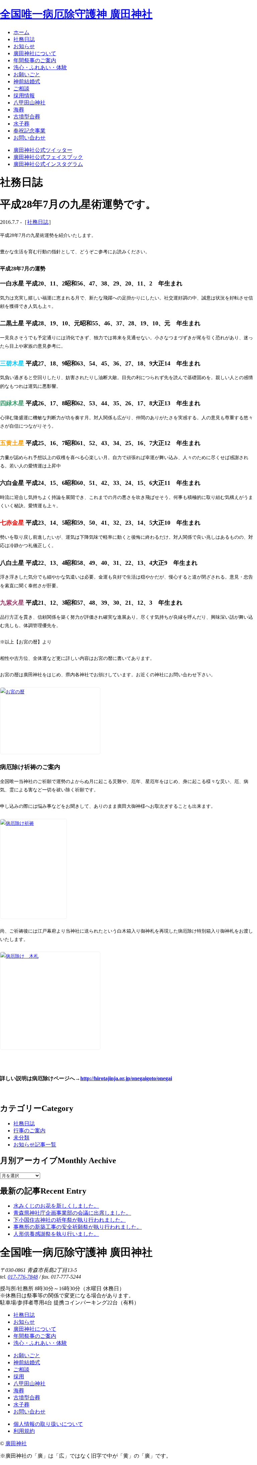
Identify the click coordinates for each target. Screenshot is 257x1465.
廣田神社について (34, 1329)
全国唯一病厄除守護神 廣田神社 (76, 14)
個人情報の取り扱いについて (48, 1424)
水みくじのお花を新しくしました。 (56, 1206)
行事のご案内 (29, 1130)
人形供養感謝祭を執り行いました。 (56, 1234)
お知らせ (24, 1322)
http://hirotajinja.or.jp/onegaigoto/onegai (126, 1078)
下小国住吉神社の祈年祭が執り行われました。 (69, 1220)
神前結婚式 (26, 1362)
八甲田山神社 (29, 1383)
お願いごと (26, 1355)
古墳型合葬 (26, 1397)
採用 (18, 1376)
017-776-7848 (23, 1277)
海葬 (18, 1390)
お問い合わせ (29, 1411)
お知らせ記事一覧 (34, 1144)
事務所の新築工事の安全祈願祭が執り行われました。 (77, 1227)
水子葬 (21, 1404)
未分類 (21, 1137)
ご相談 (21, 1369)
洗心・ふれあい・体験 (40, 1343)
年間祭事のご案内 (34, 1336)
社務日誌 (38, 222)
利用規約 (24, 1431)
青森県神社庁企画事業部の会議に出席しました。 (72, 1213)
